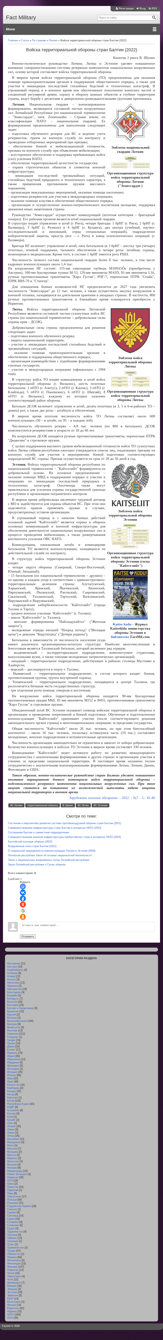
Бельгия (12, 1001)
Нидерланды (14, 1170)
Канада (11, 1091)
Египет (11, 1049)
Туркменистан (15, 1247)
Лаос (10, 1123)
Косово (11, 1113)
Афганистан (14, 988)
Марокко (12, 1158)
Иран (10, 1081)
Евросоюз (13, 1308)
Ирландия (13, 1065)
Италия (11, 1075)
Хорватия (12, 1269)
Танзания (12, 1241)
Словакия (13, 1222)
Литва (10, 1135)
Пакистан (12, 1186)
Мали (10, 1145)
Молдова (12, 1151)
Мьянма (12, 1164)
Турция (11, 1250)
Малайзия (13, 1139)
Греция (11, 1040)
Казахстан (13, 1084)
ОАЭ (10, 1180)
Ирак (10, 1078)
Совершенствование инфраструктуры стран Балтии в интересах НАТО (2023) (54, 827)
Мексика (12, 1148)
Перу (10, 1193)
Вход (143, 8)
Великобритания (17, 1020)
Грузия (11, 1043)
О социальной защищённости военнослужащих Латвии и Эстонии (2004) (51, 850)
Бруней (11, 1014)
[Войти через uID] (23, 887)
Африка (11, 1311)
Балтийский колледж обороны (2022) (30, 841)
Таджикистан (15, 1231)
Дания (11, 1046)
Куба (10, 1116)
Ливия (11, 1132)
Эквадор (12, 1289)
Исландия (13, 1068)
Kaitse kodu (122, 624)
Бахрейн (12, 995)
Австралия (13, 963)
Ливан (11, 1129)
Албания (12, 973)
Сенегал (12, 1209)
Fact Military (21, 17)
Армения (12, 985)
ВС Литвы (83, 805)
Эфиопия (12, 1295)
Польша (12, 1199)
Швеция (11, 1285)
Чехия (11, 1273)
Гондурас (12, 1036)
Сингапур (12, 1215)
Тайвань (12, 1237)
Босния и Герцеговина (20, 1008)
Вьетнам (12, 1030)
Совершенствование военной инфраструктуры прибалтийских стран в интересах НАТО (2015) (64, 836)
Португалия (14, 1196)
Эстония (12, 1292)
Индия (11, 1056)
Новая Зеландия (17, 1174)
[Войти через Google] (23, 910)
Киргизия (12, 1097)
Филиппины (14, 1260)
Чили (10, 1279)
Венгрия (12, 1024)
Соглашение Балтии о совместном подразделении (38, 832)
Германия (12, 1033)
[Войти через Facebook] (23, 899)
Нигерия (12, 1167)
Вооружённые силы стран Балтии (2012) (32, 846)
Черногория (14, 1276)
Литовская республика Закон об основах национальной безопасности (50, 855)
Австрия (12, 966)
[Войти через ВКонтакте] (23, 893)
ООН (10, 1317)
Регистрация (126, 8)
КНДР (10, 1107)
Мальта (11, 1154)
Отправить (27, 936)
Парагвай (12, 1190)
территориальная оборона (42, 805)
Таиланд (12, 1234)
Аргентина (13, 982)
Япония (11, 1304)
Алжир (11, 976)
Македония (13, 1142)
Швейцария (14, 1282)
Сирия (11, 1218)
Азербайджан (15, 969)
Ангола (11, 979)
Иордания (13, 1062)
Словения (13, 1225)
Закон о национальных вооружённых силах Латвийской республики (48, 859)
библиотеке (120, 637)
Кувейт (11, 1119)
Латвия (11, 1126)
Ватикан (12, 1017)
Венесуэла (13, 1027)
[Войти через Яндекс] (23, 904)
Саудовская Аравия (19, 1206)
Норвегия (12, 1177)
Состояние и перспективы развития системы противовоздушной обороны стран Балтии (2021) (64, 823)
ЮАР (10, 1298)
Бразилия (13, 1011)
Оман (10, 1183)
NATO (10, 1314)
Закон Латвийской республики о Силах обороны (37, 864)
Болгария (12, 1004)
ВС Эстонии (100, 805)
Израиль (12, 1052)
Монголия (13, 1161)
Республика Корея (18, 1103)
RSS (154, 8)
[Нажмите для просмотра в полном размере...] (130, 141)
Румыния (12, 1202)
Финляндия (14, 1263)
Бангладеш (14, 992)
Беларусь (13, 998)
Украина (12, 1257)
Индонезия (13, 1059)
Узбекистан (13, 1253)
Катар (10, 1094)
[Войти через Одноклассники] (23, 917)
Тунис (10, 1244)
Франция (12, 1266)
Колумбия (13, 1110)
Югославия (14, 1301)
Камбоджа (13, 1087)
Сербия (11, 1212)
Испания (12, 1071)
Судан (11, 1228)
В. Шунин (68, 805)
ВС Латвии (16, 805)
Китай (10, 1100)
